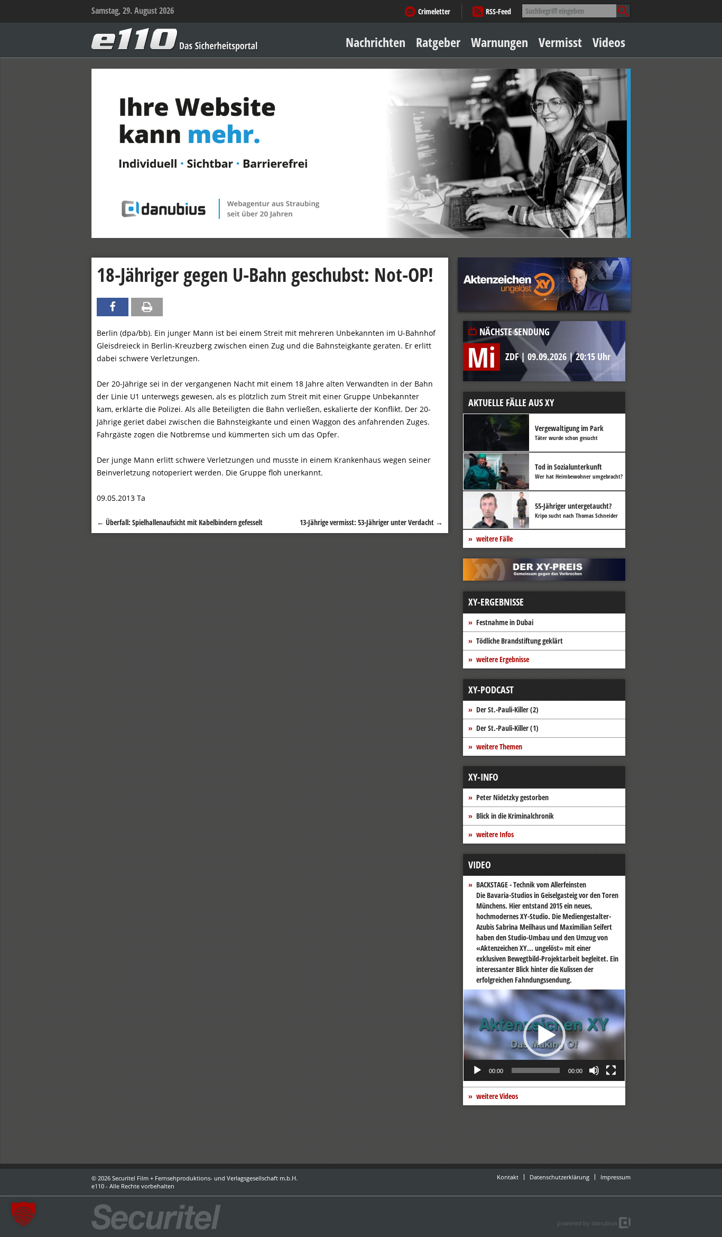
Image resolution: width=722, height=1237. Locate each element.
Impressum (615, 1177)
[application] (544, 1035)
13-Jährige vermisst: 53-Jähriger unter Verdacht (371, 522)
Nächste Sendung (514, 331)
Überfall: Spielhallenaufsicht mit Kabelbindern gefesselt (180, 522)
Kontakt (508, 1177)
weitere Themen (499, 746)
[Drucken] (147, 307)
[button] (544, 1035)
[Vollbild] (611, 1070)
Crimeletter (434, 11)
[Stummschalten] (594, 1070)
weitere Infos (495, 834)
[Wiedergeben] (477, 1070)
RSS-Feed (498, 11)
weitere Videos (497, 1096)
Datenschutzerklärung (559, 1177)
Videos (609, 42)
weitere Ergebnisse (502, 659)
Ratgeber (438, 42)
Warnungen (499, 42)
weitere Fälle (494, 539)
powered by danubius (587, 1223)
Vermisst (560, 42)
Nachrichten (375, 42)
